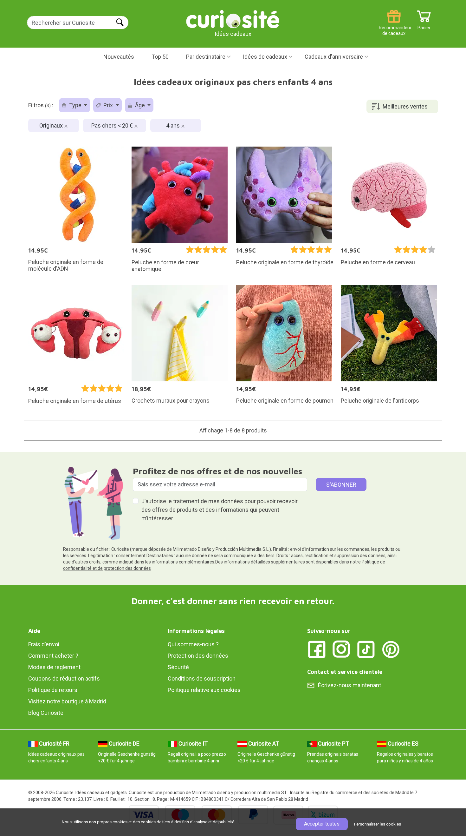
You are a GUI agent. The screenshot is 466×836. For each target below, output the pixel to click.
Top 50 (160, 56)
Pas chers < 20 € (112, 125)
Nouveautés (118, 56)
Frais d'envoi (43, 644)
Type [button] (75, 105)
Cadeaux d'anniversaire (334, 56)
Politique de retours (52, 690)
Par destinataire (205, 56)
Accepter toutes (322, 824)
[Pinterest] (390, 649)
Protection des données (198, 655)
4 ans (173, 125)
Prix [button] (108, 105)
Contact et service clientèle (344, 671)
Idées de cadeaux (265, 56)
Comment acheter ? (53, 655)
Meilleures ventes (405, 106)
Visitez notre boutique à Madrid (67, 701)
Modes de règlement (54, 667)
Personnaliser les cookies (377, 824)
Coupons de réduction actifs (64, 678)
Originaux (51, 125)
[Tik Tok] (366, 649)
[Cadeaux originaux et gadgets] (233, 19)
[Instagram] (341, 649)
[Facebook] (316, 649)
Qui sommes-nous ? (193, 644)
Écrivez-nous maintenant (349, 685)
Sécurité (178, 667)
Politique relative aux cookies (204, 690)
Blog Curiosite (45, 712)
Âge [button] (140, 105)
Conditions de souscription (202, 678)
